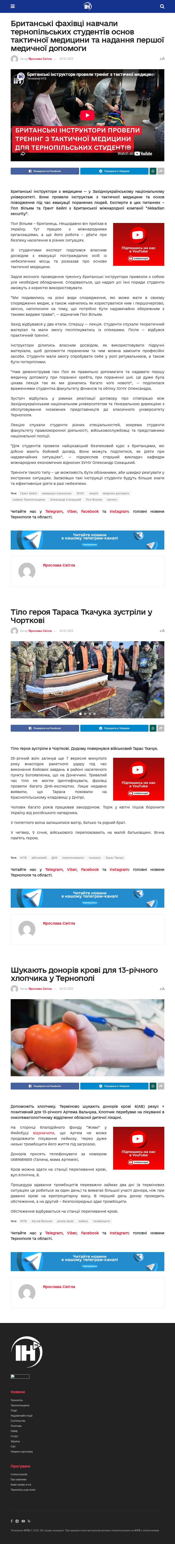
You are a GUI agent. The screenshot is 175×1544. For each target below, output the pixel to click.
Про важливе (18, 1479)
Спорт (14, 1436)
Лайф (14, 1431)
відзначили (43, 1133)
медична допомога (116, 493)
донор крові (65, 1221)
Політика (16, 1425)
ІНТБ (23, 857)
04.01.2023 (66, 58)
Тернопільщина (20, 1405)
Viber (72, 511)
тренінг (112, 499)
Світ (13, 1446)
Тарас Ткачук (114, 857)
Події (14, 1410)
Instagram (119, 511)
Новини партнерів (22, 1451)
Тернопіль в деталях (23, 1489)
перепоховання (73, 857)
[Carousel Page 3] (90, 714)
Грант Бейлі (28, 493)
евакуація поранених (57, 493)
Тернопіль (17, 1400)
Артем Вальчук (42, 1221)
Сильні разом (19, 1474)
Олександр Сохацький (65, 499)
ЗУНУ (80, 493)
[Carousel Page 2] (85, 714)
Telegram (54, 511)
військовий (39, 857)
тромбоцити (101, 1221)
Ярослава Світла (40, 58)
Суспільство (18, 1420)
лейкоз (83, 1221)
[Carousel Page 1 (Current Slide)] (80, 714)
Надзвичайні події (21, 1415)
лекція (93, 493)
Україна (15, 1441)
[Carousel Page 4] (94, 714)
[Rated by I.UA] (20, 1377)
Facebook (90, 511)
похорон (95, 857)
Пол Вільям (94, 499)
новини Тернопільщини (29, 499)
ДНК (54, 857)
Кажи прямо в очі (21, 1484)
